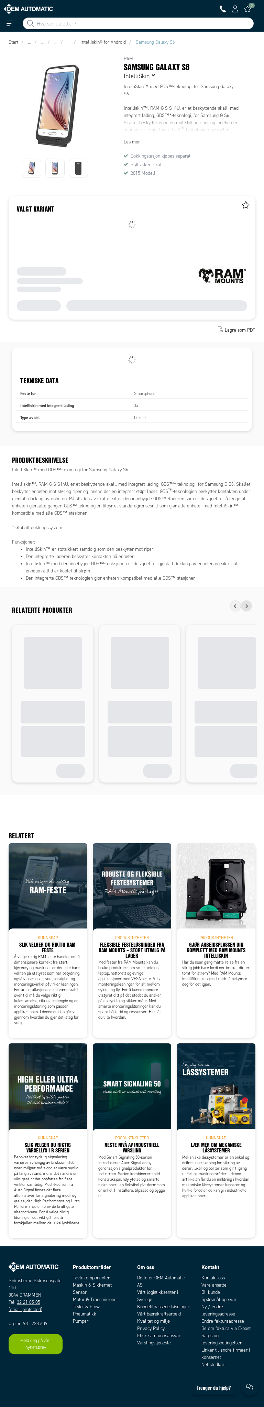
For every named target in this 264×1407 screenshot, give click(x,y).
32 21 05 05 (28, 1302)
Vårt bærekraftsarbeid (159, 1314)
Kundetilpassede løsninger (163, 1307)
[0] (247, 9)
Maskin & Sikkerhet (92, 1285)
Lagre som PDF (240, 330)
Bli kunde (210, 1292)
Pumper (80, 1321)
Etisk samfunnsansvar (158, 1336)
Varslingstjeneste (154, 1343)
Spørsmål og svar (218, 1299)
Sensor (80, 1292)
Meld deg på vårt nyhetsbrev (35, 1344)
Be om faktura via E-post (226, 1328)
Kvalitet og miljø (153, 1321)
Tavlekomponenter (91, 1278)
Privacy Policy (151, 1328)
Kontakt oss (213, 1278)
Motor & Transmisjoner (95, 1299)
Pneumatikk (84, 1314)
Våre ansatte (214, 1285)
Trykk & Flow (86, 1307)
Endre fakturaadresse (222, 1321)
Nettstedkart (213, 1364)
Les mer (132, 142)
